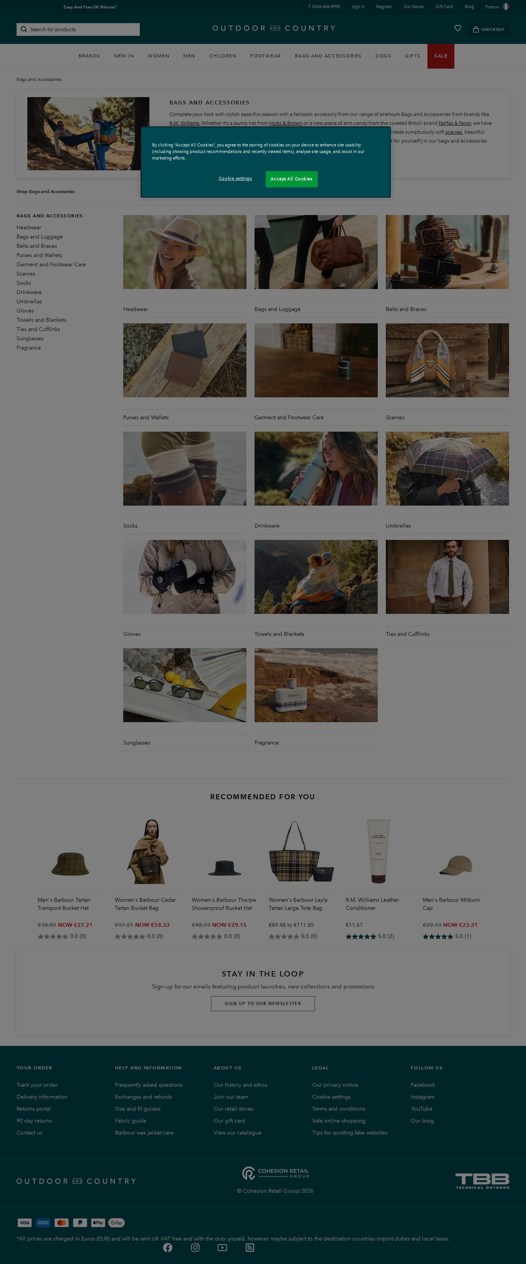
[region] (266, 162)
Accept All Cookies (291, 179)
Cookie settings (235, 178)
